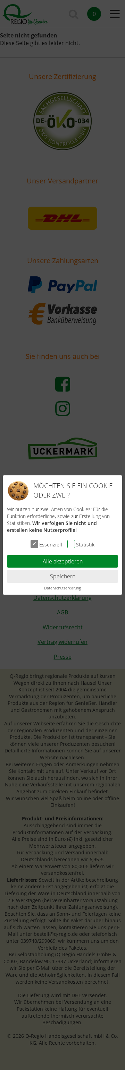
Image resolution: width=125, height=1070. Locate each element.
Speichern (62, 576)
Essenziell (50, 544)
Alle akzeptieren (63, 561)
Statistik (85, 544)
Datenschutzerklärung (62, 587)
